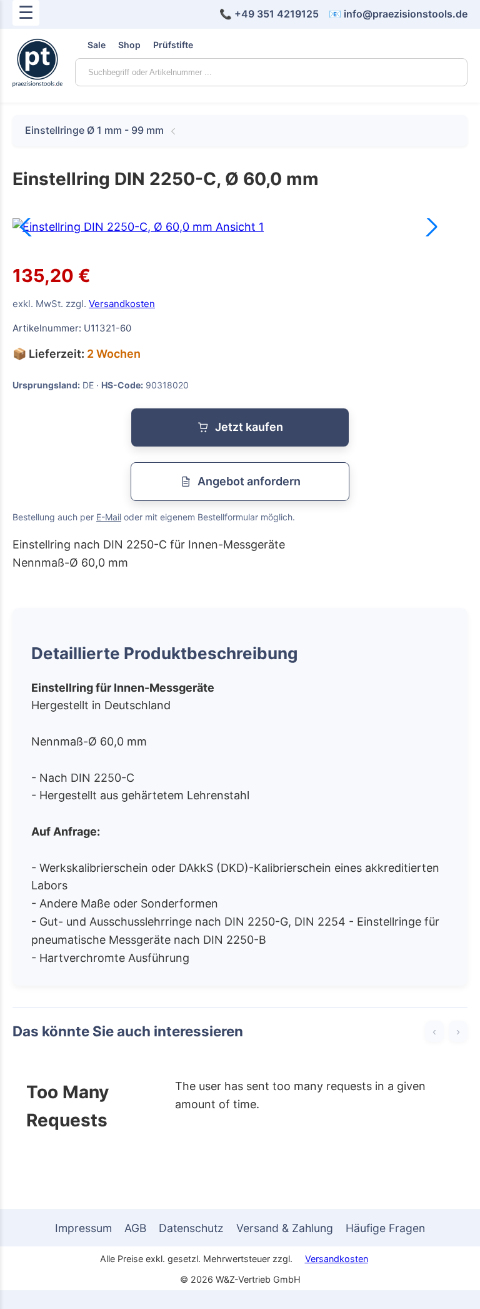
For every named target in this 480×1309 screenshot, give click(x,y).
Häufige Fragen (385, 1228)
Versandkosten (122, 304)
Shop (129, 44)
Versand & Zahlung (284, 1228)
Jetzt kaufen (249, 426)
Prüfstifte (173, 44)
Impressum (83, 1228)
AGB (135, 1228)
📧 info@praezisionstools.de (398, 14)
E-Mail (108, 517)
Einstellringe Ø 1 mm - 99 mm (94, 130)
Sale (97, 44)
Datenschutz (191, 1228)
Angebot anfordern (249, 481)
